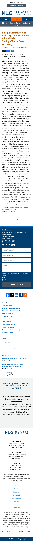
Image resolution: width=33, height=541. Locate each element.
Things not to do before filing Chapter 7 (15, 358)
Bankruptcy (11, 207)
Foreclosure (7, 313)
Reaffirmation (8, 327)
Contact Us (16, 504)
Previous (6, 219)
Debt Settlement (8, 324)
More (27, 19)
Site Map (16, 501)
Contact (16, 19)
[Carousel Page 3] (12, 420)
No (5, 280)
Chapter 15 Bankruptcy (11, 330)
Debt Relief (6, 322)
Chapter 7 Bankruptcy (11, 209)
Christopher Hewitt (25, 531)
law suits (6, 319)
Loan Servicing (7, 373)
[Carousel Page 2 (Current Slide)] (10, 420)
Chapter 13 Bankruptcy (22, 207)
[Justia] (21, 295)
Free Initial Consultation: (16, 3)
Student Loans (8, 333)
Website (16, 489)
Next (21, 219)
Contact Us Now (16, 284)
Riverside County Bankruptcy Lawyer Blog (16, 13)
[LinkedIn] (16, 295)
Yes (5, 278)
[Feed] (25, 295)
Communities (16, 498)
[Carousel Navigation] (16, 420)
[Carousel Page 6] (20, 420)
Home (5, 19)
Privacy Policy (16, 495)
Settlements (7, 316)
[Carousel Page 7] (23, 420)
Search (16, 348)
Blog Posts (16, 507)
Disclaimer (16, 492)
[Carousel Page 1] (7, 420)
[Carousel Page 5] (17, 420)
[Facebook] (8, 295)
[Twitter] (12, 295)
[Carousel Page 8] (25, 420)
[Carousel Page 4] (15, 420)
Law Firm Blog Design (16, 539)
